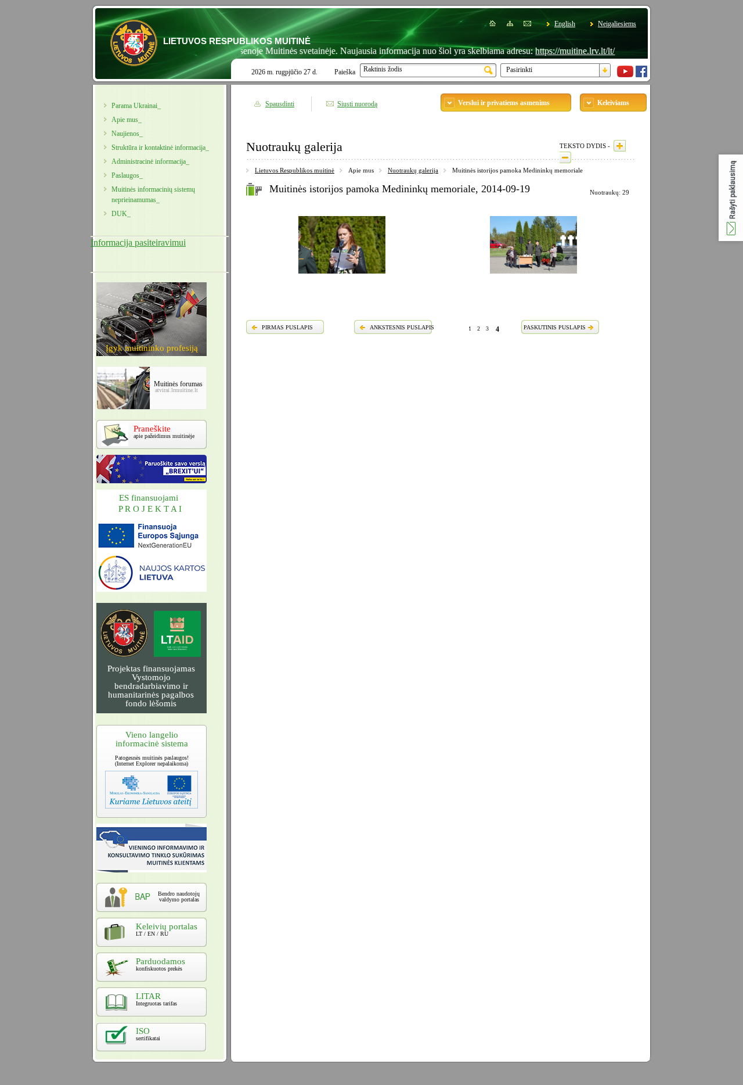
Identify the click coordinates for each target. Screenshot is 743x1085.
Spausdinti (279, 104)
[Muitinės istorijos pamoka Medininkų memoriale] (341, 275)
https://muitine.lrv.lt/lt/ (557, 51)
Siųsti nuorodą (357, 104)
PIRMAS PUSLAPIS (287, 327)
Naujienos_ (127, 134)
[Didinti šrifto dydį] (620, 146)
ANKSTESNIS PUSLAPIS (402, 327)
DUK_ (121, 214)
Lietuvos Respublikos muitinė (294, 170)
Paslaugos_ (127, 175)
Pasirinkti (519, 70)
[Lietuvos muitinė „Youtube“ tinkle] (625, 75)
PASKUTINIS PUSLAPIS (555, 327)
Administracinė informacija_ (150, 161)
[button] (731, 198)
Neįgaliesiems (617, 24)
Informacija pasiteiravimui (138, 242)
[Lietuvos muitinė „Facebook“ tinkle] (641, 75)
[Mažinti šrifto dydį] (565, 157)
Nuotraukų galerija (413, 170)
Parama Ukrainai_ (136, 106)
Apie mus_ (126, 120)
